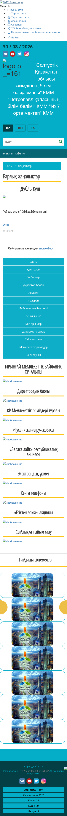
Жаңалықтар (25, 166)
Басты (9, 166)
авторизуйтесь (46, 248)
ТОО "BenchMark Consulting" (33, 771)
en (33, 128)
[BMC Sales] (11, 2)
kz (8, 128)
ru (20, 128)
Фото (6, 224)
